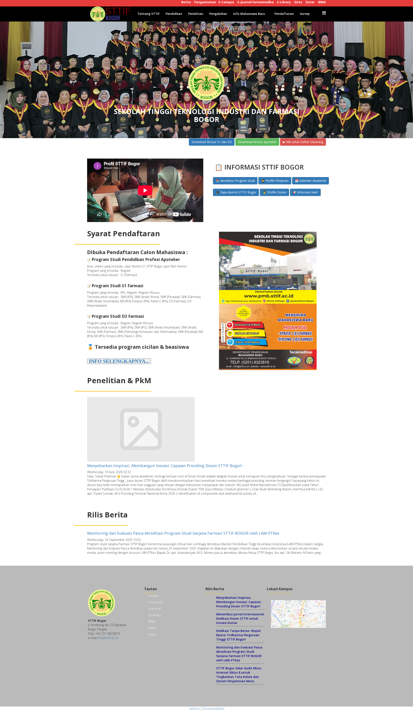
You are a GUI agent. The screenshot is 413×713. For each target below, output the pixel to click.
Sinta (298, 2)
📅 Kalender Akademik (310, 181)
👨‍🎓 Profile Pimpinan (274, 181)
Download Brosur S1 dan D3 (212, 142)
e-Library (154, 615)
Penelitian (195, 14)
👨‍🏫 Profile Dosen (274, 192)
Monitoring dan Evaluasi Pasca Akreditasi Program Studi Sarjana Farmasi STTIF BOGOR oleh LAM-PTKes (183, 533)
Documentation (213, 709)
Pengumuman (205, 2)
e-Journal (154, 609)
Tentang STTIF (148, 14)
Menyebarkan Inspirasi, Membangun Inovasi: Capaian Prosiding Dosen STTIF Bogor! (164, 465)
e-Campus (155, 602)
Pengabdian (218, 14)
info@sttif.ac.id (107, 638)
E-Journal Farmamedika (255, 2)
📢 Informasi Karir (305, 192)
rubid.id (194, 709)
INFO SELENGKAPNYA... (119, 361)
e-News (153, 596)
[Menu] (324, 12)
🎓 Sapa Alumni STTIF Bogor (236, 192)
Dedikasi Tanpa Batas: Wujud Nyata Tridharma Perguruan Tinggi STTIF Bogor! (238, 635)
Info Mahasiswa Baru (249, 14)
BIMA (322, 2)
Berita (186, 2)
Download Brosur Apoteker (257, 142)
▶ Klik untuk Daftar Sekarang (303, 142)
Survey (305, 14)
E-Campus (226, 2)
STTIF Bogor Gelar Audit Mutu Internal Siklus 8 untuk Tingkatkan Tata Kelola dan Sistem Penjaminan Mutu (238, 674)
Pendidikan (174, 14)
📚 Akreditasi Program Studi (235, 181)
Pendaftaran (284, 14)
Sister (310, 2)
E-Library (284, 2)
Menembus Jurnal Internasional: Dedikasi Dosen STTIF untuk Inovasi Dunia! (240, 618)
